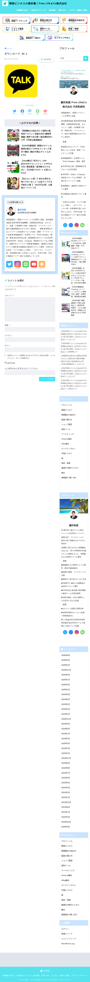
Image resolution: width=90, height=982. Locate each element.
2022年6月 (65, 778)
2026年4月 (65, 660)
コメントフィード (68, 939)
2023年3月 (65, 743)
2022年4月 (65, 788)
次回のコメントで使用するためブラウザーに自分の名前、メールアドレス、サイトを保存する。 (31, 356)
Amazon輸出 (66, 439)
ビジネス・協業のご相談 (78, 10)
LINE (25, 268)
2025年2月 (65, 685)
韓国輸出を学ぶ (22, 10)
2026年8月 (65, 655)
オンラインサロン (68, 448)
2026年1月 (65, 665)
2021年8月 (65, 807)
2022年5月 (65, 783)
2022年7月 (65, 773)
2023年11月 (66, 719)
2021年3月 (65, 817)
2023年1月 (65, 753)
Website (42, 268)
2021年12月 (66, 802)
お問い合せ (62, 10)
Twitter (9, 268)
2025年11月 (66, 670)
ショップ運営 (66, 424)
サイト (7, 346)
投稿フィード (67, 934)
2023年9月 (65, 724)
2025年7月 (65, 680)
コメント (9, 295)
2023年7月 (65, 734)
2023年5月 (65, 739)
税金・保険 (65, 463)
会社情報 (52, 10)
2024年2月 (65, 709)
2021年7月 (65, 812)
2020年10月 (66, 822)
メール (9, 335)
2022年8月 (65, 768)
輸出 (63, 473)
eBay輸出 (65, 444)
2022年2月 (65, 797)
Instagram (17, 268)
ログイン (65, 929)
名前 (8, 325)
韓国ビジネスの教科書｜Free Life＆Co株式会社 (37, 3)
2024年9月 (65, 694)
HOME (46, 970)
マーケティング (67, 434)
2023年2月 (65, 748)
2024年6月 (65, 699)
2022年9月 (65, 763)
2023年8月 (65, 729)
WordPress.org (68, 944)
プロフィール (66, 405)
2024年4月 (65, 704)
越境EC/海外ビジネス (69, 468)
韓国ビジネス (66, 410)
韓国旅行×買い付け (68, 478)
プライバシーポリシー (79, 975)
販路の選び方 (66, 420)
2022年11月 (66, 758)
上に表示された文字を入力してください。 (22, 368)
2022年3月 (65, 792)
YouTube (33, 268)
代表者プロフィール (38, 10)
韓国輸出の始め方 (68, 415)
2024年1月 (65, 714)
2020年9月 (65, 827)
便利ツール (65, 429)
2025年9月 (65, 675)
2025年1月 (65, 690)
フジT (70, 339)
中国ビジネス (66, 453)
